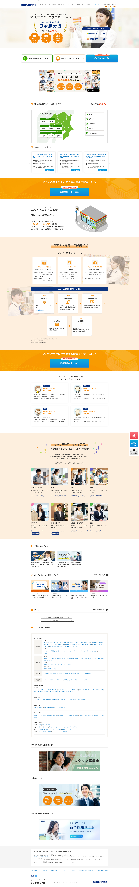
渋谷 (53, 689)
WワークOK (55, 731)
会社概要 (64, 870)
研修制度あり (61, 715)
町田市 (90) (94, 651)
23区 (43, 121)
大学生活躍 (81, 715)
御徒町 (41, 691)
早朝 (40, 724)
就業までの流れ (70, 4)
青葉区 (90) (71, 658)
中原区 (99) (59, 664)
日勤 (43, 724)
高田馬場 (73, 689)
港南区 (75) (77, 658)
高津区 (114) (53, 664)
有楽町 (56, 691)
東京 (53, 691)
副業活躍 (96, 715)
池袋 (80, 689)
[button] (29, 162)
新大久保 (67, 689)
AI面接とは (54, 4)
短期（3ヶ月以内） (38, 707)
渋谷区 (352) (53, 642)
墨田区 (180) (68, 644)
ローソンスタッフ (57, 729)
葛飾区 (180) (66, 646)
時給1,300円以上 (65, 699)
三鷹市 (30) (88, 651)
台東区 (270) (61, 644)
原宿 (56, 689)
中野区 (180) (81, 644)
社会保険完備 (68, 715)
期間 (92, 123)
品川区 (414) (87, 642)
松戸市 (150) (67, 680)
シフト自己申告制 (64, 727)
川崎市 (51, 128)
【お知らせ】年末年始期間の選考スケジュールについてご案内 (57, 621)
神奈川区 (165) (58, 658)
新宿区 (35, 856)
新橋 (60, 691)
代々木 (59, 689)
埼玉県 (51, 136)
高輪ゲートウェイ (74, 691)
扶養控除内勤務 (73, 727)
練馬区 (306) (95, 644)
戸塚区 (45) (97, 658)
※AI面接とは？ (40, 310)
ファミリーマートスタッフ (68, 729)
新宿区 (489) (46, 642)
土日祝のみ (51, 727)
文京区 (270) (54, 644)
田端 (93, 689)
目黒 (45, 689)
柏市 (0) (72, 680)
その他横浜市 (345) (48, 660)
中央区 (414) (66, 642)
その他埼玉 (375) (87, 673)
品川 (35, 689)
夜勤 (49, 724)
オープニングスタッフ (64, 731)
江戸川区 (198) (73, 646)
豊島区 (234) (72, 642)
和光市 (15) (79, 673)
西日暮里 (97, 689)
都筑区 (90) (84, 658)
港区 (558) (59, 642)
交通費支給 (49, 715)
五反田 (41, 689)
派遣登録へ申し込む (102, 58)
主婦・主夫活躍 (89, 715)
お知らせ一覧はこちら (99, 609)
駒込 (89, 689)
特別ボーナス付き (47, 731)
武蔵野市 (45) (47, 651)
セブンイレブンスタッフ (46, 729)
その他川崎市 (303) (67, 664)
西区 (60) (46, 658)
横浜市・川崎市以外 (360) (50, 668)
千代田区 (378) (79, 642)
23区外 (51, 121)
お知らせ (45, 870)
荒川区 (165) (53, 646)
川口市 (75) (61, 673)
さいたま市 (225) (47, 673)
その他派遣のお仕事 (79, 4)
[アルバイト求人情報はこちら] (69, 761)
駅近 (40, 731)
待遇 (92, 128)
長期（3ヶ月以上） (63, 707)
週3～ (44, 727)
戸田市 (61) (67, 673)
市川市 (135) (46, 680)
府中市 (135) (54, 651)
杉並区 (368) (88, 644)
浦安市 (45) (77, 680)
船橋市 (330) (60, 680)
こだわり (93, 133)
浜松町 (63, 691)
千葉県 (43, 136)
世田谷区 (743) (47, 644)
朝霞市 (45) (55, 673)
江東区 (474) (74, 644)
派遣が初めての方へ (62, 4)
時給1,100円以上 (47, 699)
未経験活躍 (43, 715)
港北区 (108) (65, 658)
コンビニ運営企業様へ (95, 4)
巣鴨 (86, 689)
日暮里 (101, 689)
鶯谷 (35, 691)
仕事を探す (41, 4)
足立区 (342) (60, 646)
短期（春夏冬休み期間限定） (51, 707)
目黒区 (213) (94, 642)
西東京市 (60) (67, 651)
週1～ (40, 727)
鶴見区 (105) (90, 658)
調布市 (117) (60, 651)
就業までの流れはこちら (70, 58)
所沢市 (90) (73, 673)
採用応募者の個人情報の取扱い (86, 870)
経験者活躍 (36, 715)
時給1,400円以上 (73, 699)
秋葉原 (46, 691)
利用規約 (73, 870)
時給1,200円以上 (56, 699)
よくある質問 (87, 4)
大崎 (38, 689)
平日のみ (57, 727)
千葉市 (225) (53, 680)
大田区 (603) (100, 642)
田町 (67, 691)
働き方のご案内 (48, 4)
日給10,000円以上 (38, 699)
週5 (47, 727)
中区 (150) (51, 658)
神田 (50, 691)
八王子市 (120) (75, 651)
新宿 (63, 689)
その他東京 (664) (47, 653)
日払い (35, 717)
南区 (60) (103, 658)
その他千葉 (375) (85, 680)
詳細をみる (50, 170)
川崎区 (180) (46, 664)
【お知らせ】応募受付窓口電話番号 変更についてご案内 (56, 618)
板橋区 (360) (101, 644)
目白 (77, 689)
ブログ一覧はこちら (99, 575)
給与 (92, 119)
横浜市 (43, 128)
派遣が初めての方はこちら (38, 58)
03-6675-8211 (110, 6)
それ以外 (53, 724)
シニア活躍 (101, 715)
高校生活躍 (75, 715)
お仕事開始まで (35, 870)
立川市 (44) (82, 651)
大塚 (83, 689)
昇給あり (55, 715)
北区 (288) (46, 646)
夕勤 (46, 724)
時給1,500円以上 (82, 699)
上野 (38, 691)
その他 (58, 128)
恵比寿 (49, 689)
